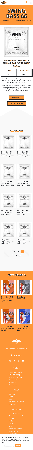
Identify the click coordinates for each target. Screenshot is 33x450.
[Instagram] (10, 361)
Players (11, 396)
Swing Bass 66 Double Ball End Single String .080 (7, 183)
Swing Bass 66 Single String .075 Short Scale (23, 242)
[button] (30, 2)
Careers (11, 423)
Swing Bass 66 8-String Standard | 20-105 (7, 328)
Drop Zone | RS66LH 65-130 (22, 298)
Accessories (12, 382)
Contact (11, 418)
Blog (10, 399)
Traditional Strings (14, 380)
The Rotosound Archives (16, 402)
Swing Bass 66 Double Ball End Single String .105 (7, 212)
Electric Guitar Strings (15, 372)
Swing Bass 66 (16, 13)
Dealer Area (12, 404)
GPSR (10, 426)
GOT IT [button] (18, 446)
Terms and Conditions (15, 428)
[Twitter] (14, 361)
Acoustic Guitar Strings (16, 377)
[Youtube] (23, 361)
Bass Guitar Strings (14, 375)
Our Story (12, 394)
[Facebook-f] (18, 361)
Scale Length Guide (15, 413)
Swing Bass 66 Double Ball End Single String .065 (7, 154)
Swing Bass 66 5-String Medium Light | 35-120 (7, 299)
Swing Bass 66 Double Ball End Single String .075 (23, 154)
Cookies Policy (13, 431)
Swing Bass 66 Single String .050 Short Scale (7, 242)
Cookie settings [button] (9, 446)
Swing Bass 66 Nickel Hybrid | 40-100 (24, 328)
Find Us (11, 421)
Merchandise (13, 385)
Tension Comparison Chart (17, 416)
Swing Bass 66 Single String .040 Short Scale (23, 212)
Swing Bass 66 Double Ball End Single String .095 (23, 183)
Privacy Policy (13, 434)
